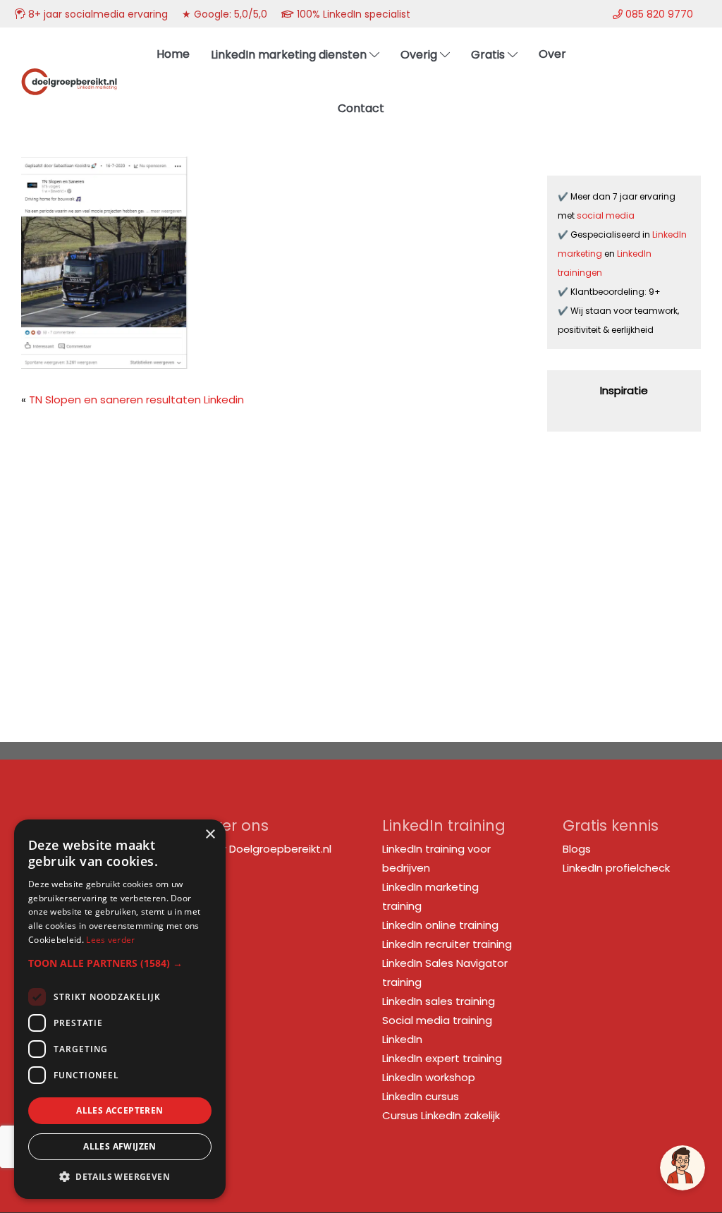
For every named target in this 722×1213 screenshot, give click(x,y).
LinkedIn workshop (428, 1077)
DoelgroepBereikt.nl (69, 65)
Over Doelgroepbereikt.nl (266, 848)
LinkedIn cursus (420, 1096)
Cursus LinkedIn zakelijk (441, 1115)
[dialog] (120, 1009)
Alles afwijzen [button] (120, 1146)
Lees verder (110, 940)
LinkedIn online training (440, 925)
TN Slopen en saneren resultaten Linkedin (136, 399)
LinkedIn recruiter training (447, 944)
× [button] (209, 834)
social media (607, 215)
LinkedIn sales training (438, 1001)
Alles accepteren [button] (119, 1110)
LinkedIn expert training (442, 1058)
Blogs (577, 848)
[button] (120, 963)
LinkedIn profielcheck (616, 867)
